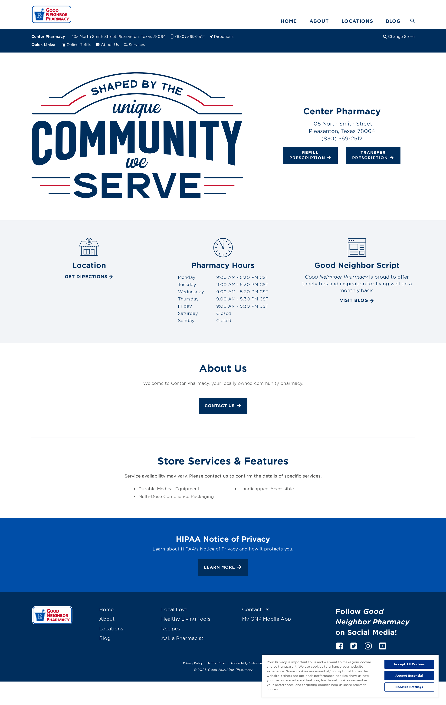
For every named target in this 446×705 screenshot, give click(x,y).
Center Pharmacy (48, 36)
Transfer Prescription (370, 155)
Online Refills (78, 44)
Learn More (219, 567)
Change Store (401, 36)
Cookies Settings (409, 687)
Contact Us (220, 405)
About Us (110, 44)
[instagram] (368, 645)
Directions (223, 36)
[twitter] (354, 645)
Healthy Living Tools (185, 619)
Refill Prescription (307, 155)
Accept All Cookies (409, 664)
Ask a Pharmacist (182, 638)
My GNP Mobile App (266, 619)
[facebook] (339, 645)
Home (289, 21)
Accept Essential (409, 675)
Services (137, 44)
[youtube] (383, 645)
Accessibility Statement (247, 663)
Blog (393, 21)
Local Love (174, 609)
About (319, 21)
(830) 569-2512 (190, 36)
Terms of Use (217, 663)
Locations (357, 21)
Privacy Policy (193, 663)
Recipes (170, 628)
